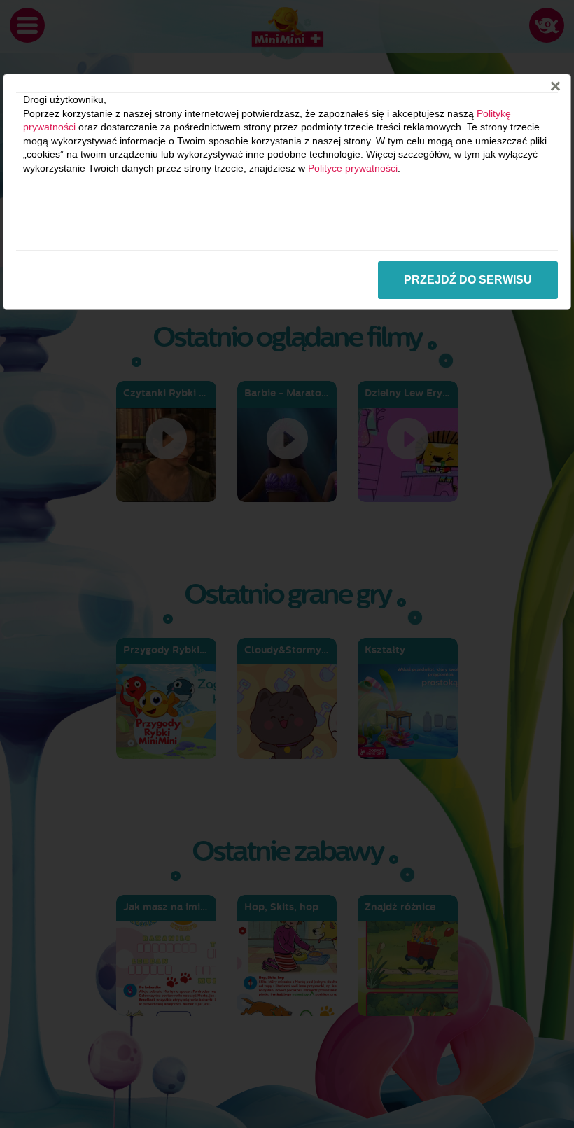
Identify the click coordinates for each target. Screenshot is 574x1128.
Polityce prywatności (353, 168)
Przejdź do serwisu (468, 280)
